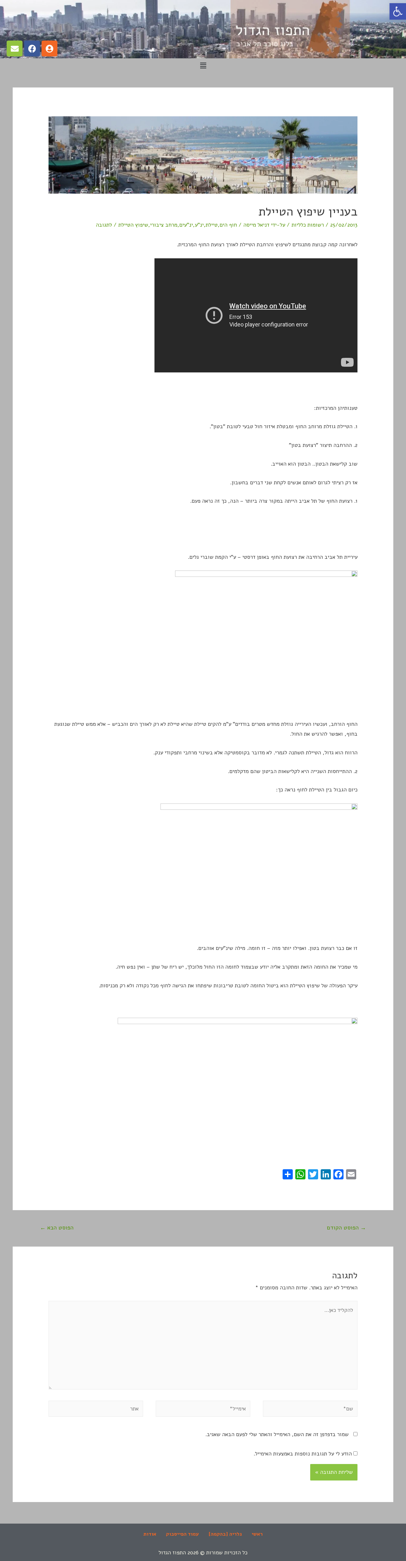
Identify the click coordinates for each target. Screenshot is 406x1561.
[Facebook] (32, 48)
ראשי (257, 1534)
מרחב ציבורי (163, 225)
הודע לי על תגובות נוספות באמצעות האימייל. (302, 1453)
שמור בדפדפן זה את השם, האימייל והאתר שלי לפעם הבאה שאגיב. (277, 1434)
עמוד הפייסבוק (182, 1534)
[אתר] (96, 1410)
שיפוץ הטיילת (133, 225)
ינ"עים (186, 225)
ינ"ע (199, 225)
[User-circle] (49, 48)
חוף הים (228, 225)
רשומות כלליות (307, 225)
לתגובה (104, 225)
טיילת (212, 225)
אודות (149, 1534)
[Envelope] (15, 48)
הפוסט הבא (57, 1227)
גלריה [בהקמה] (225, 1534)
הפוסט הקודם (346, 1227)
